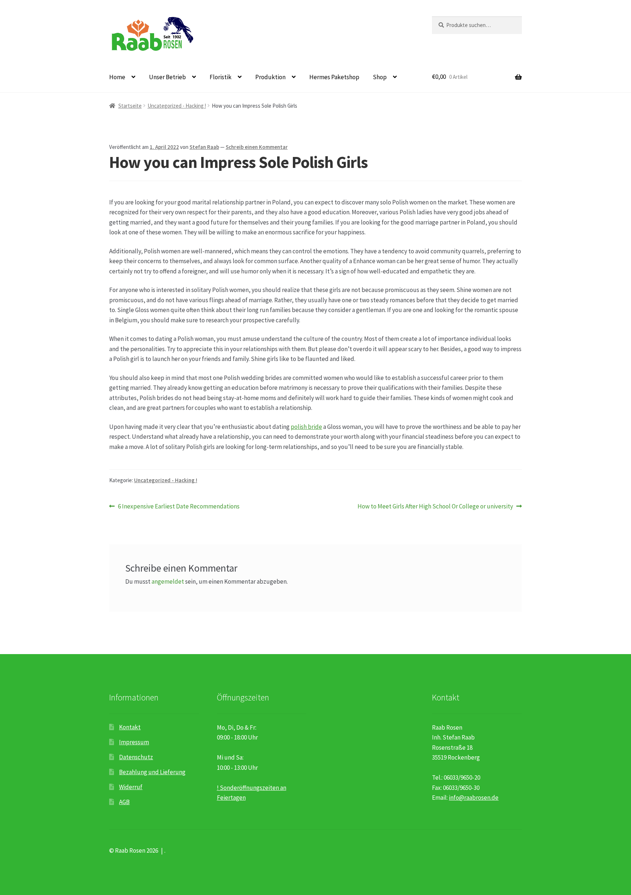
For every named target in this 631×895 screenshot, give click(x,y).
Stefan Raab (204, 146)
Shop (380, 77)
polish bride (306, 427)
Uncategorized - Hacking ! (177, 105)
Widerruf (130, 787)
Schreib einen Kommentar (257, 146)
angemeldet (168, 581)
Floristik (221, 77)
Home (117, 77)
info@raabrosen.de (473, 798)
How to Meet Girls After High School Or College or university (435, 507)
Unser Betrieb (167, 77)
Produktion (270, 77)
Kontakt (130, 727)
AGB (124, 802)
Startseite (130, 105)
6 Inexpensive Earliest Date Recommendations (179, 507)
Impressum (134, 742)
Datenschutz (136, 757)
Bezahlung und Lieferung (152, 772)
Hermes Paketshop (334, 77)
